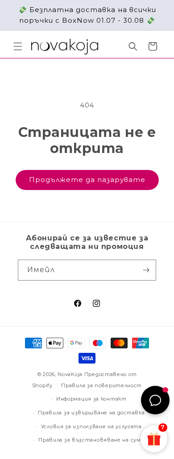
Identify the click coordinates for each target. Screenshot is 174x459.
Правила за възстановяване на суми (91, 440)
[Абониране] (146, 270)
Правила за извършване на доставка (91, 412)
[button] (18, 46)
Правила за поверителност (101, 385)
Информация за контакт (91, 399)
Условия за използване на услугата (91, 426)
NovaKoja (70, 374)
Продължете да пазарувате (87, 179)
